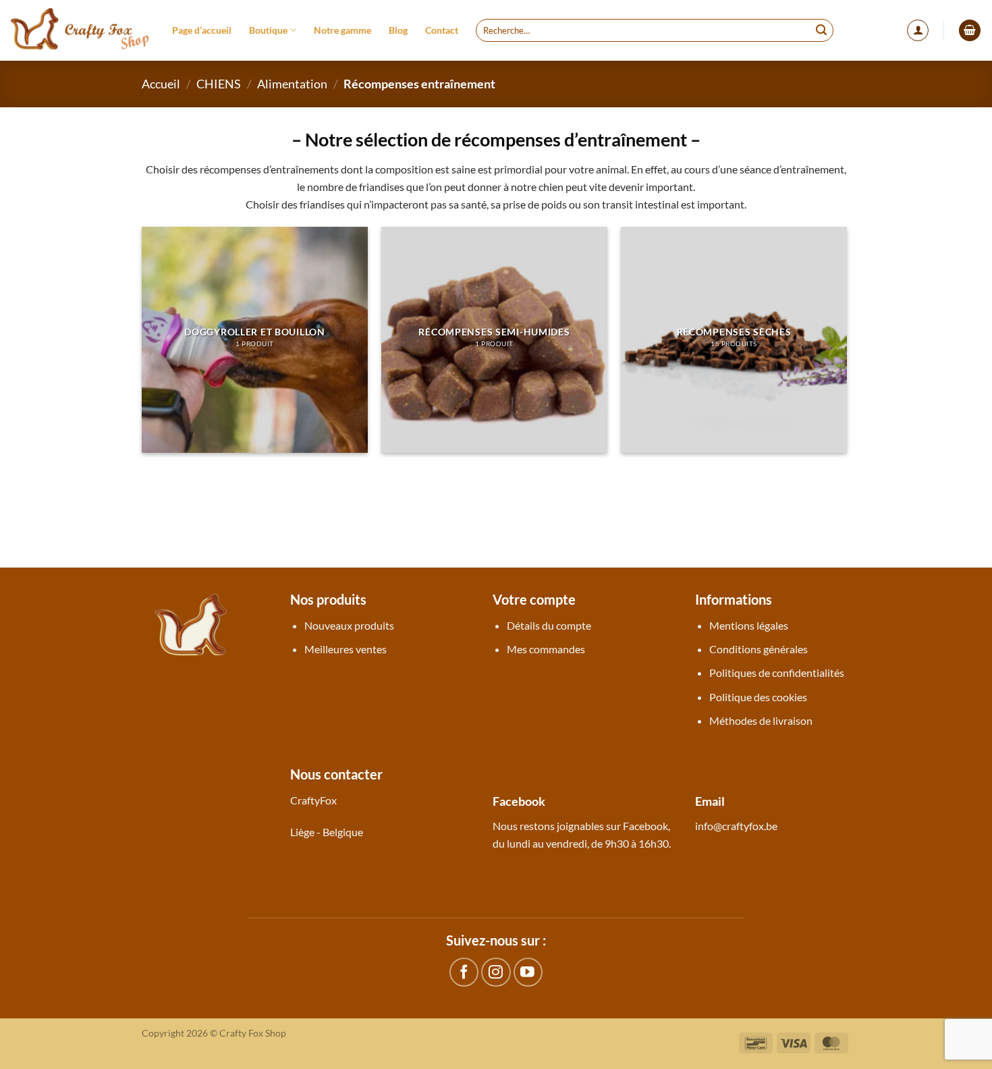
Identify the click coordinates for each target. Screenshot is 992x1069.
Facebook (645, 825)
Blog (398, 30)
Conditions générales (758, 648)
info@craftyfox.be (736, 825)
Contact (441, 30)
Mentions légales (748, 625)
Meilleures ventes (345, 648)
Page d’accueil (201, 30)
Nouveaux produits (349, 625)
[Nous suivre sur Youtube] (528, 972)
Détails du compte (549, 625)
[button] (918, 30)
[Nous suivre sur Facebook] (463, 972)
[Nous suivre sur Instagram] (495, 972)
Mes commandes (546, 648)
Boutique (268, 30)
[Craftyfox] (81, 30)
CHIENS (218, 83)
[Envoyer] (821, 30)
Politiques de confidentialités (776, 672)
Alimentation (292, 83)
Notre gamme (342, 30)
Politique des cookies (758, 696)
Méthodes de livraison (760, 720)
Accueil (161, 83)
